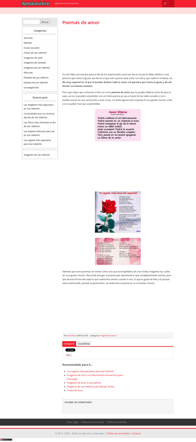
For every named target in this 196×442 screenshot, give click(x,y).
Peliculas (28, 72)
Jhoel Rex (72, 335)
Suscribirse (84, 343)
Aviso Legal (72, 422)
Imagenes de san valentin (67, 3)
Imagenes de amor (33, 57)
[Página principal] (35, 6)
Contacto (171, 3)
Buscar (165, 3)
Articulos (28, 37)
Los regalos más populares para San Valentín (90, 371)
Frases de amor (32, 47)
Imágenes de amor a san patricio (84, 382)
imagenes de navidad (35, 62)
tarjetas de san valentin (36, 82)
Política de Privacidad (92, 422)
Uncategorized (31, 87)
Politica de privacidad (118, 433)
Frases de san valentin (35, 52)
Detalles (28, 42)
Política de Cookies (117, 422)
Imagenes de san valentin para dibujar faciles (90, 386)
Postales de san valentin (36, 77)
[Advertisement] (117, 48)
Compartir (69, 343)
